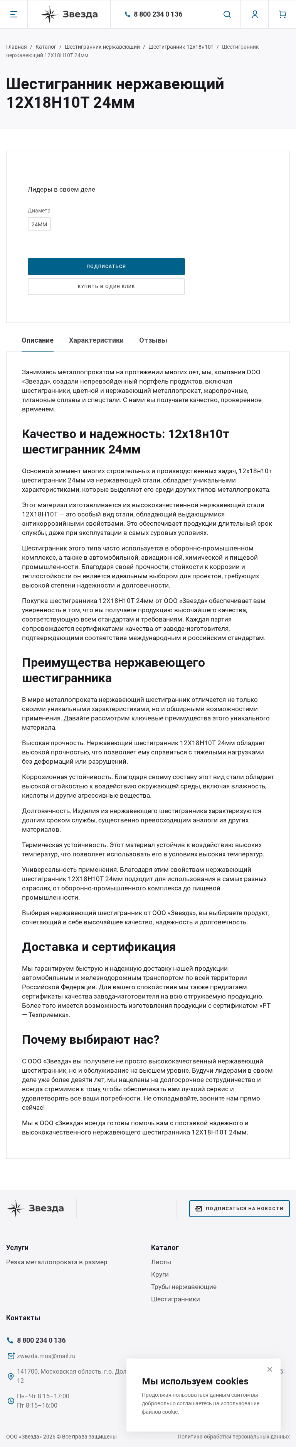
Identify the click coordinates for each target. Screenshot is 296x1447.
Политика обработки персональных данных (234, 1436)
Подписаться (106, 266)
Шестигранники (175, 1299)
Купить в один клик (106, 286)
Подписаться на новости (245, 1208)
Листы (161, 1262)
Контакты (23, 1318)
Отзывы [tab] (153, 340)
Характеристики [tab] (96, 340)
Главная (16, 47)
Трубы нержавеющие (184, 1287)
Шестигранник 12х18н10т (181, 47)
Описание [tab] (38, 340)
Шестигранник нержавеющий (102, 47)
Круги (160, 1274)
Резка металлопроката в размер (57, 1262)
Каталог (45, 47)
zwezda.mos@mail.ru (46, 1356)
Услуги (17, 1247)
